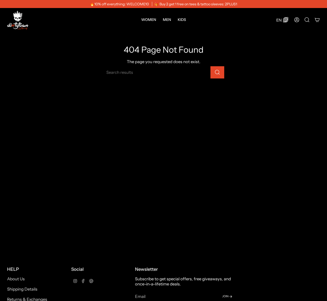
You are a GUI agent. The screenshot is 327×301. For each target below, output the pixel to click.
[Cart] (317, 20)
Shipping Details (22, 289)
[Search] (217, 72)
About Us (16, 278)
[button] (148, 19)
